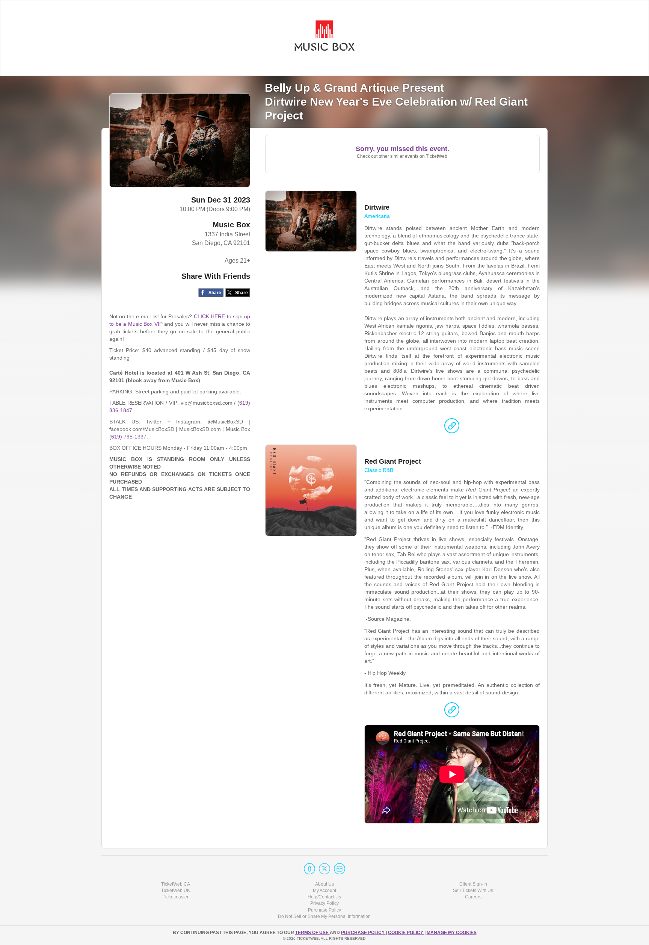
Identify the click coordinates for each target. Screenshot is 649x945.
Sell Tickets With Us (473, 890)
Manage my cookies (452, 932)
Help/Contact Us (324, 897)
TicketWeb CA (175, 884)
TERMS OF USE (312, 932)
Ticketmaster (176, 897)
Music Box (231, 225)
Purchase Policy (324, 910)
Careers (473, 897)
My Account (324, 890)
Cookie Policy (406, 932)
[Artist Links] (451, 427)
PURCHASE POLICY (363, 932)
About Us (324, 884)
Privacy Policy (324, 903)
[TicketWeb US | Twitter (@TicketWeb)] (324, 868)
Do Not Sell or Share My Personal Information (324, 916)
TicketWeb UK (175, 890)
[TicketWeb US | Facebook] (309, 868)
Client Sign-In (473, 884)
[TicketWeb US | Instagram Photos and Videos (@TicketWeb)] (339, 868)
